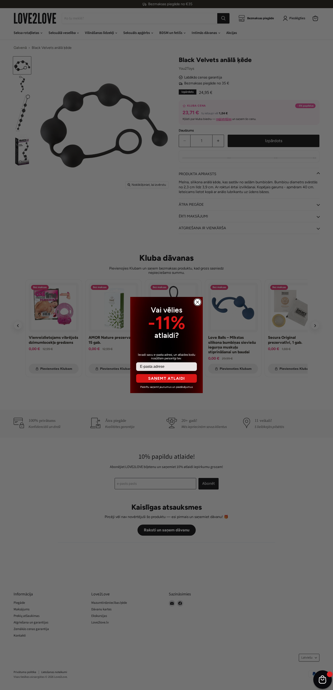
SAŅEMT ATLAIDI (166, 378)
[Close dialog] (197, 302)
